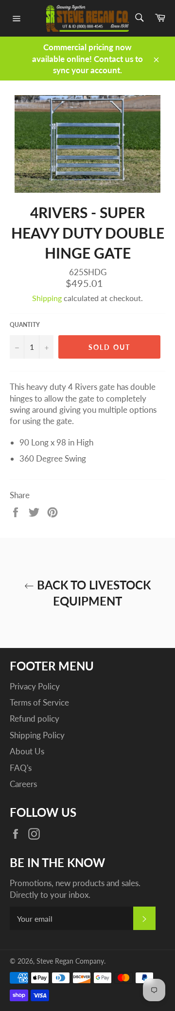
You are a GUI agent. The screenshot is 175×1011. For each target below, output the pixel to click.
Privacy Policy (35, 686)
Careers (23, 784)
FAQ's (21, 768)
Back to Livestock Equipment (92, 593)
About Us (27, 751)
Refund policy (34, 718)
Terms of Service (39, 702)
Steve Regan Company (70, 961)
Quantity (25, 324)
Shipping (47, 298)
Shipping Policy (37, 735)
